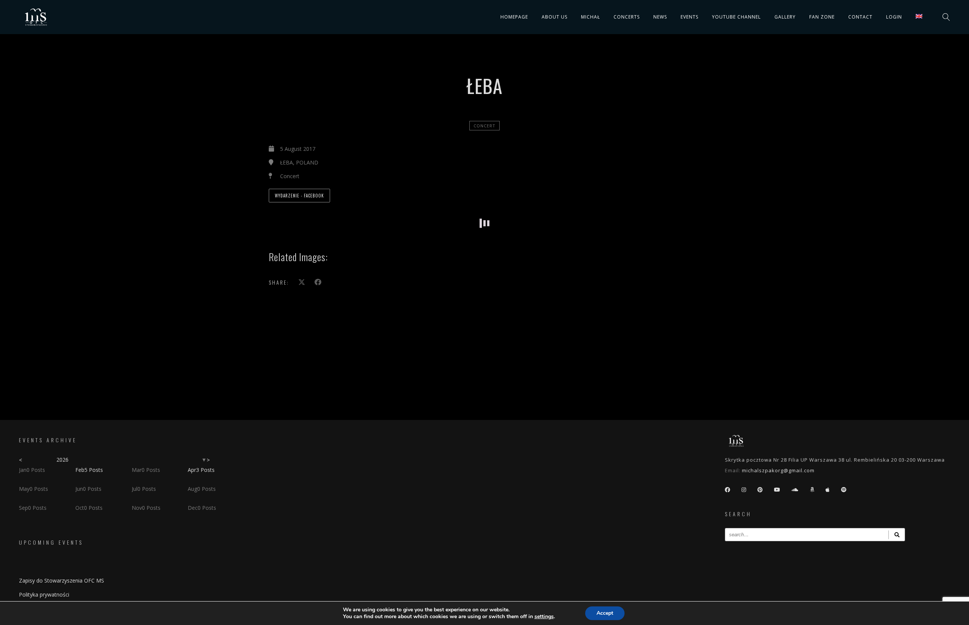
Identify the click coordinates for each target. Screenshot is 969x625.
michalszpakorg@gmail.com (778, 470)
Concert (484, 125)
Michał (590, 17)
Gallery (785, 17)
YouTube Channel (736, 17)
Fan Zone (822, 17)
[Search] (896, 534)
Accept (605, 613)
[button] (313, 212)
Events (689, 17)
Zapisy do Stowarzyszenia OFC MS (61, 580)
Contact (860, 17)
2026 (62, 459)
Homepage (514, 17)
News (660, 17)
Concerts (627, 17)
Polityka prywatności (44, 594)
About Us (554, 17)
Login (894, 17)
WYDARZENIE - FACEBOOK (299, 196)
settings (544, 616)
